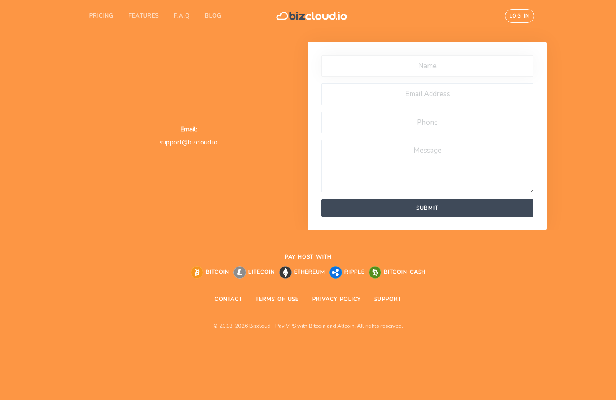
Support (387, 299)
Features (144, 16)
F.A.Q (182, 16)
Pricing (101, 16)
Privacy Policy (336, 299)
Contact (228, 299)
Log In (520, 16)
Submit (427, 208)
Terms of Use (277, 299)
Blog (213, 16)
